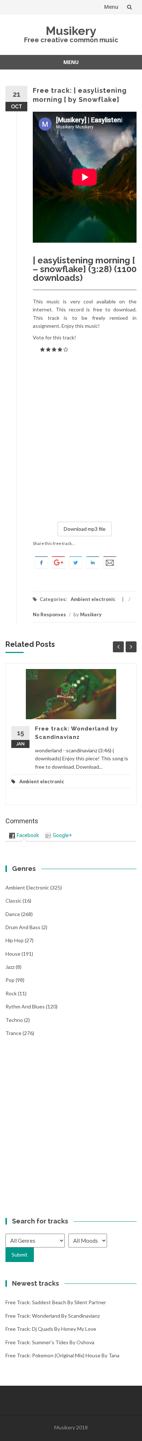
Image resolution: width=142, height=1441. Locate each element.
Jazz (10, 967)
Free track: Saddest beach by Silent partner (55, 1302)
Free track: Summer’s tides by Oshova (49, 1342)
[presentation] (24, 835)
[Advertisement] (71, 436)
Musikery (71, 30)
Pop (10, 980)
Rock (11, 993)
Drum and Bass (22, 927)
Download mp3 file (85, 529)
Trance (13, 1033)
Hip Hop (14, 940)
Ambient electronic (93, 599)
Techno (14, 1020)
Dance (12, 914)
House (12, 954)
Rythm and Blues (25, 1006)
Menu (111, 6)
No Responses (49, 614)
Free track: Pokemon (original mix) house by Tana (62, 1355)
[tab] (24, 835)
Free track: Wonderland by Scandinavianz (52, 1316)
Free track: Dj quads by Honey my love (50, 1329)
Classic (13, 900)
